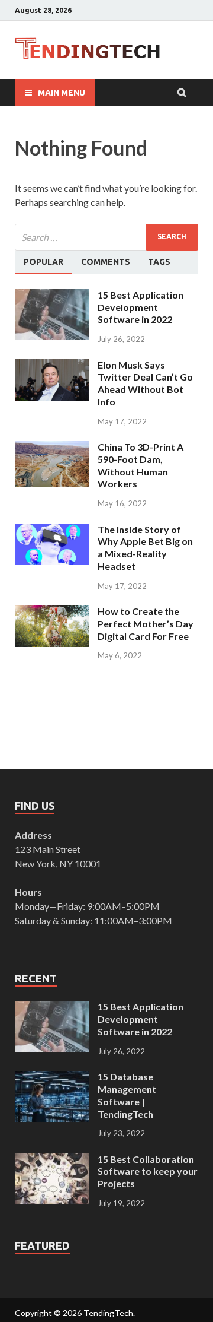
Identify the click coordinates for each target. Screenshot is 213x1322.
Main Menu (61, 92)
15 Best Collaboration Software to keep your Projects (148, 1171)
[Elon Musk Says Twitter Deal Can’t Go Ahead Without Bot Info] (52, 366)
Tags (159, 262)
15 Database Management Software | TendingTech (127, 1095)
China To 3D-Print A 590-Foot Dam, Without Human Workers (140, 465)
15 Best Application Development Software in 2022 (140, 307)
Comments (105, 262)
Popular (43, 262)
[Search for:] (106, 237)
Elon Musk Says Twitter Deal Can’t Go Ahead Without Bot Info (145, 383)
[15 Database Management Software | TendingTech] (52, 1077)
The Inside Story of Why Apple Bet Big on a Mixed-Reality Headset (145, 548)
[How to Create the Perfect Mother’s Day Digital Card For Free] (52, 612)
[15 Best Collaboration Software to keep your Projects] (52, 1160)
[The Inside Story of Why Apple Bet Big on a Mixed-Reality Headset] (52, 530)
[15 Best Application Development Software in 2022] (52, 296)
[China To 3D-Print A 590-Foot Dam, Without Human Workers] (52, 448)
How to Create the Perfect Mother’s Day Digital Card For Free (145, 623)
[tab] (43, 262)
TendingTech (108, 1313)
